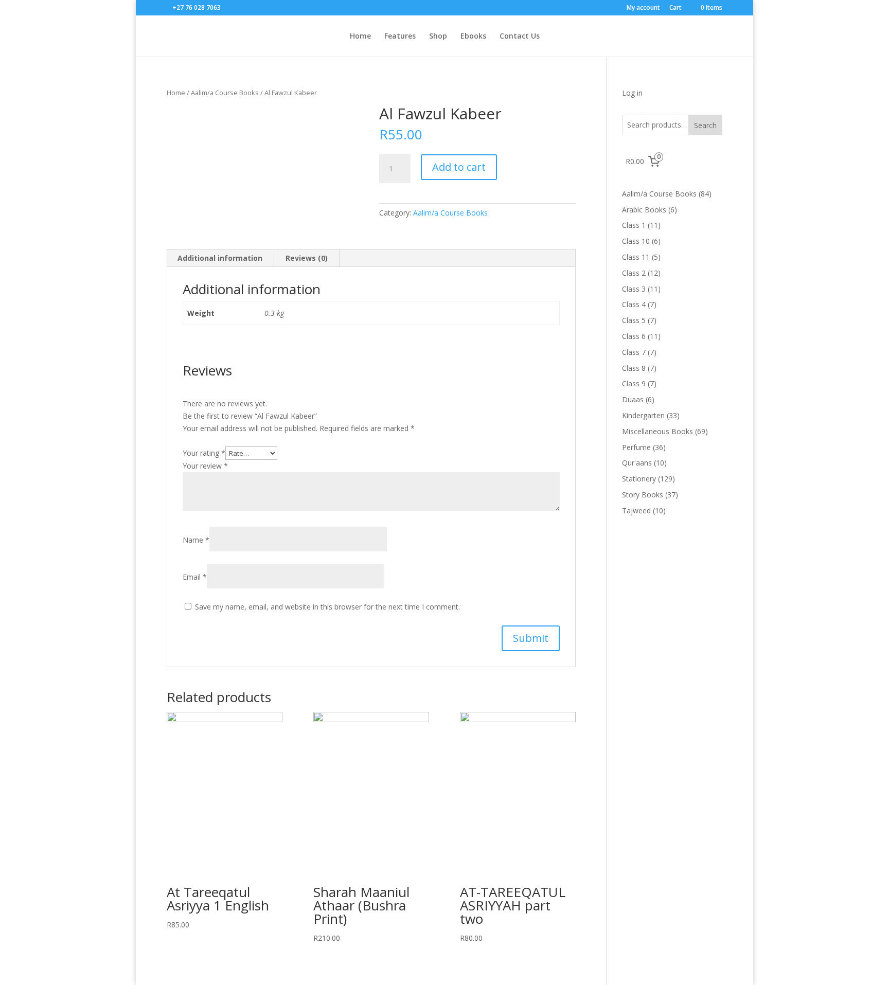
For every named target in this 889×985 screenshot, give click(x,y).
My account (643, 8)
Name (196, 540)
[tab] (220, 258)
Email (195, 577)
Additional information (219, 258)
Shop (438, 36)
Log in (632, 93)
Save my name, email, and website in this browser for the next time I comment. (327, 607)
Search (705, 125)
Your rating (204, 453)
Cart (675, 8)
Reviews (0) (307, 258)
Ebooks (473, 36)
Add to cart (459, 167)
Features (400, 36)
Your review (205, 466)
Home (360, 36)
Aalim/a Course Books (225, 92)
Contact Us (520, 36)
